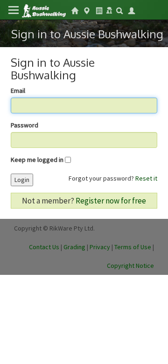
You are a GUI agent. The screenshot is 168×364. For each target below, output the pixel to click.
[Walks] (86, 10)
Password (24, 125)
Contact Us (44, 247)
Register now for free (111, 201)
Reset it (146, 178)
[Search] (119, 10)
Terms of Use (132, 247)
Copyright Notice (130, 265)
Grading (74, 247)
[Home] (43, 10)
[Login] (131, 10)
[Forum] (109, 9)
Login (21, 179)
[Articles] (99, 10)
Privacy (100, 247)
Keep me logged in (37, 159)
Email (18, 90)
